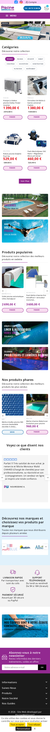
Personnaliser (23, 728)
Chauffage (11, 64)
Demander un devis (13, 432)
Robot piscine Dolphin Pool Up (12, 155)
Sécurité (30, 59)
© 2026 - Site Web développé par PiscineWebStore (25, 713)
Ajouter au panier (12, 117)
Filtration (18, 69)
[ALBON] (40, 547)
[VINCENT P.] (22, 487)
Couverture (23, 64)
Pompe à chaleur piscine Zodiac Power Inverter (11, 102)
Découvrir (8, 336)
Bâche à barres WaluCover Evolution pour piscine (37, 422)
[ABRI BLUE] (9, 547)
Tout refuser (34, 724)
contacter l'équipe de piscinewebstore (22, 629)
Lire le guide (10, 234)
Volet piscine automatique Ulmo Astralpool (13, 297)
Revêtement (30, 69)
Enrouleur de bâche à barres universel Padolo (36, 102)
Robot (40, 59)
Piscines (20, 59)
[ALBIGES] (25, 547)
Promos (10, 59)
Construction (38, 64)
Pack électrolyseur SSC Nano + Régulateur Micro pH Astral (37, 153)
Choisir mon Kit (11, 208)
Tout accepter (17, 724)
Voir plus (25, 181)
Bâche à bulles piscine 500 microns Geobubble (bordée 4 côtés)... (12, 424)
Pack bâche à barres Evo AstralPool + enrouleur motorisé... (36, 297)
